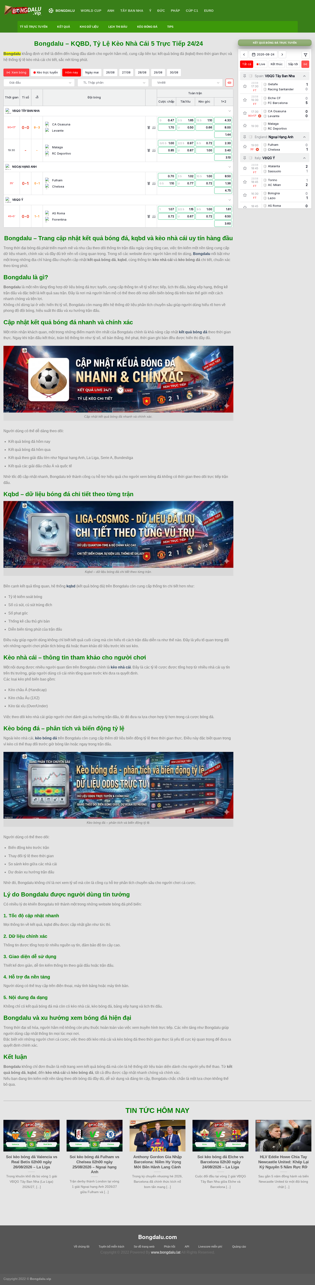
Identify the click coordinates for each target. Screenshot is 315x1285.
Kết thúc (277, 64)
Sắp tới (293, 64)
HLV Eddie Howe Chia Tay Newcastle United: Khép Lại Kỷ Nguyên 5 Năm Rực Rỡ (283, 1162)
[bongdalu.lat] (22, 10)
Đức (161, 10)
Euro (209, 10)
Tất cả (246, 64)
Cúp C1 (192, 10)
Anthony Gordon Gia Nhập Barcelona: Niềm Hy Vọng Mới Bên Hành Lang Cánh (157, 1162)
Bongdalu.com (157, 1237)
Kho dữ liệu (89, 26)
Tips (170, 26)
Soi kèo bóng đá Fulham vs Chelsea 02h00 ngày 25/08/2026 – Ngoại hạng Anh (94, 1164)
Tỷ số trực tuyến (34, 26)
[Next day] (282, 54)
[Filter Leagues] (305, 55)
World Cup (91, 10)
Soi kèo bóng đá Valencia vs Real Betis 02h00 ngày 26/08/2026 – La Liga (31, 1162)
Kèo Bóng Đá (147, 26)
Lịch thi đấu (118, 26)
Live (262, 64)
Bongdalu (65, 10)
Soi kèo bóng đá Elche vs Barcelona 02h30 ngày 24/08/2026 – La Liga (220, 1162)
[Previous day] (244, 54)
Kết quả (63, 26)
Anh (110, 10)
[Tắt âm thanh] (229, 83)
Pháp (175, 10)
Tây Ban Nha (131, 10)
